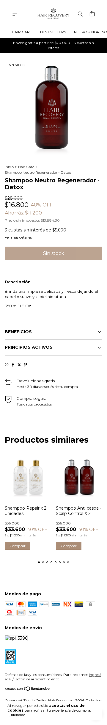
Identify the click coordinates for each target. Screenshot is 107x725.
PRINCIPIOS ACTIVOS (29, 347)
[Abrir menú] (15, 14)
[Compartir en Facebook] (13, 365)
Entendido (17, 715)
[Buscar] (80, 14)
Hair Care (22, 32)
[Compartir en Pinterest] (25, 365)
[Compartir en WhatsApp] (7, 365)
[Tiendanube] (28, 690)
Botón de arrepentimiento (37, 679)
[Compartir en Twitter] (19, 365)
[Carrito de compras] (92, 14)
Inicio (9, 167)
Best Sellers (53, 32)
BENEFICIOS (18, 331)
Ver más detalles (18, 237)
